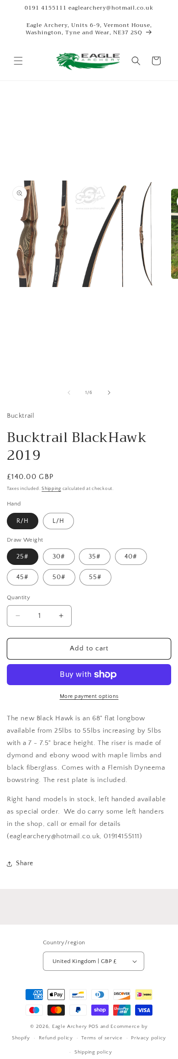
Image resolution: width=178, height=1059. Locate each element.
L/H (58, 521)
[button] (18, 61)
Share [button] (24, 863)
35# (95, 556)
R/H (22, 521)
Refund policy (56, 1038)
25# (22, 556)
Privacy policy (148, 1038)
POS (94, 1026)
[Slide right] (109, 393)
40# (131, 556)
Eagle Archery (69, 1026)
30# (58, 556)
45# (22, 577)
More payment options (89, 696)
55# (95, 577)
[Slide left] (69, 393)
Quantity (18, 597)
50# (59, 577)
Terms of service (101, 1038)
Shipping (51, 488)
